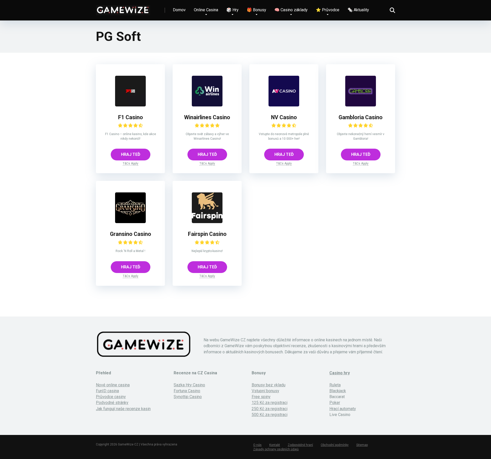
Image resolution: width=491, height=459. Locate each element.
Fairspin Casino (207, 234)
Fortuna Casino (187, 390)
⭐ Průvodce (327, 9)
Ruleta (335, 384)
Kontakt (274, 445)
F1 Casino (130, 117)
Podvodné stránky (112, 402)
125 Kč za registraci (269, 402)
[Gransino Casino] (130, 221)
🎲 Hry (232, 9)
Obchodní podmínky (335, 445)
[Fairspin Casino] (207, 221)
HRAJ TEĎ (130, 154)
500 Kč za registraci (269, 414)
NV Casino (284, 117)
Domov (179, 9)
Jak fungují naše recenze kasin (123, 408)
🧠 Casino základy (291, 9)
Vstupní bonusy (265, 390)
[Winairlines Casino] (207, 105)
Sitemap (362, 445)
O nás (257, 445)
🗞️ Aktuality (358, 9)
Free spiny (261, 396)
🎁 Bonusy (256, 9)
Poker (334, 402)
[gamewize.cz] (123, 8)
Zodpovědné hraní (300, 445)
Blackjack (337, 390)
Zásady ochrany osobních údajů (276, 449)
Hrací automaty (342, 408)
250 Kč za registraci (269, 408)
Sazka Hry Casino (189, 384)
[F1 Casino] (130, 105)
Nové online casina (113, 384)
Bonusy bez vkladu (268, 384)
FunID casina (107, 390)
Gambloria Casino (361, 117)
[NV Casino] (284, 105)
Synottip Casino (188, 396)
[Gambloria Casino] (360, 105)
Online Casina (206, 9)
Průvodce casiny (111, 396)
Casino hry (339, 372)
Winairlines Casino (207, 117)
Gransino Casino (130, 234)
